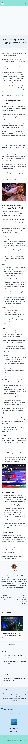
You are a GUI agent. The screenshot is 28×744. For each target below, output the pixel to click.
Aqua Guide (11, 36)
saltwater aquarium (17, 539)
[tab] (9, 644)
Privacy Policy (22, 740)
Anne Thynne (11, 45)
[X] (14, 731)
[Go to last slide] (3, 629)
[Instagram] (17, 731)
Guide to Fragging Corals (16, 95)
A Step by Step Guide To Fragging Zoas (6, 597)
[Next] (21, 629)
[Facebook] (11, 731)
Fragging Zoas (13, 179)
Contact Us (15, 740)
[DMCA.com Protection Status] (14, 722)
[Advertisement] (14, 21)
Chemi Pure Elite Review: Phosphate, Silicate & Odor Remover (22, 599)
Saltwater (17, 36)
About (9, 740)
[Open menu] (26, 3)
